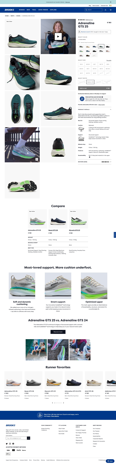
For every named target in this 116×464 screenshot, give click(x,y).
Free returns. (55, 416)
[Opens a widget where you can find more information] (110, 461)
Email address (9, 435)
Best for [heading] (80, 120)
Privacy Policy (36, 460)
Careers (95, 443)
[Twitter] (7, 444)
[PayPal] (18, 450)
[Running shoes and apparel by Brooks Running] (9, 10)
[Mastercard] (13, 450)
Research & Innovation (99, 441)
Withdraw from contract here (62, 460)
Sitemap (43, 460)
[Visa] (8, 450)
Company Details (24, 460)
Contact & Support (81, 430)
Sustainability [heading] (82, 155)
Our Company (96, 428)
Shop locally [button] (101, 104)
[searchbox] (94, 10)
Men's (12, 15)
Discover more (58, 332)
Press (94, 446)
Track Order (79, 437)
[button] (22, 36)
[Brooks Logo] (19, 426)
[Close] (110, 2)
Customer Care (104, 5)
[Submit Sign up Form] (28, 438)
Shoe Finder (62, 428)
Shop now (67, 2)
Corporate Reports (98, 438)
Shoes (18, 15)
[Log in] (105, 10)
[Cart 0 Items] (110, 10)
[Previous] (52, 403)
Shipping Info (79, 440)
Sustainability (96, 436)
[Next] (63, 403)
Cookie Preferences (50, 460)
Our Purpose (96, 431)
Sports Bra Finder (63, 431)
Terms (30, 460)
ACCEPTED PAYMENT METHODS (16, 447)
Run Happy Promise (81, 432)
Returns (78, 435)
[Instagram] (10, 444)
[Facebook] (13, 444)
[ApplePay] (8, 454)
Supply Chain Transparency (12, 460)
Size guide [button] (109, 60)
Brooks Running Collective (45, 429)
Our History (96, 433)
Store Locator (96, 5)
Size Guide (61, 433)
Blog (90, 5)
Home (7, 15)
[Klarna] (24, 450)
